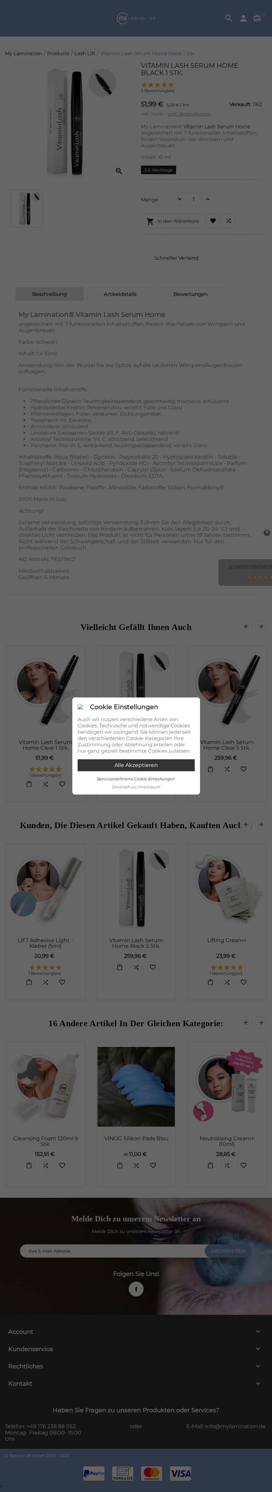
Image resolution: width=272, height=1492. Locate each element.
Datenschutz (124, 787)
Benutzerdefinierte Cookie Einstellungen (136, 779)
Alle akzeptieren (136, 765)
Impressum (149, 787)
